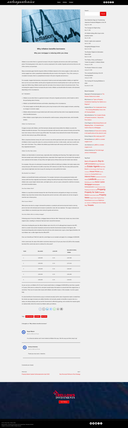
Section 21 (89, 202)
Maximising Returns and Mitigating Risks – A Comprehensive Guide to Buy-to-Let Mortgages (95, 125)
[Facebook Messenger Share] (50, 309)
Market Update (100, 182)
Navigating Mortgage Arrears (92, 46)
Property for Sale (92, 192)
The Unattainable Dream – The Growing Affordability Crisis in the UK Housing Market (95, 110)
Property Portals (93, 197)
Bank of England (90, 161)
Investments (98, 176)
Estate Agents (93, 166)
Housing (101, 171)
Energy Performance (100, 164)
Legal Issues (99, 179)
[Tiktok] (113, 2)
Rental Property (95, 200)
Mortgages (88, 184)
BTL (97, 161)
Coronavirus (91, 164)
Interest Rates (90, 176)
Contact (2, 422)
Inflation (44, 316)
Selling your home (97, 202)
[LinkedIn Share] (47, 309)
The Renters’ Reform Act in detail (93, 67)
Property (101, 189)
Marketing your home (90, 182)
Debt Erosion (29, 316)
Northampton (96, 184)
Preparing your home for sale (91, 189)
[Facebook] (104, 2)
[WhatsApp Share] (54, 309)
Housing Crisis (88, 174)
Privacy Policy (7, 422)
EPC (86, 166)
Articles (11, 422)
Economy (37, 316)
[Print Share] (61, 309)
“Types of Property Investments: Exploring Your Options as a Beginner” (95, 102)
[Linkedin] (106, 2)
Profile (14, 422)
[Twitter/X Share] (43, 309)
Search (86, 10)
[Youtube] (108, 2)
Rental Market (88, 200)
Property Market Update (94, 195)
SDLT (86, 202)
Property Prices (100, 197)
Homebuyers (87, 171)
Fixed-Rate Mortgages (93, 169)
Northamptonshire (89, 187)
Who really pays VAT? (99, 136)
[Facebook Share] (40, 309)
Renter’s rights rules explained (93, 41)
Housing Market (95, 174)
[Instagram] (111, 2)
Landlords (92, 179)
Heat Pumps (99, 169)
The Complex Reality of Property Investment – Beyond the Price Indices (95, 117)
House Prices (94, 171)
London (103, 179)
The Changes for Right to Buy (92, 27)
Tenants (91, 205)
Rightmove (101, 200)
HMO (104, 169)
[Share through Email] (58, 309)
